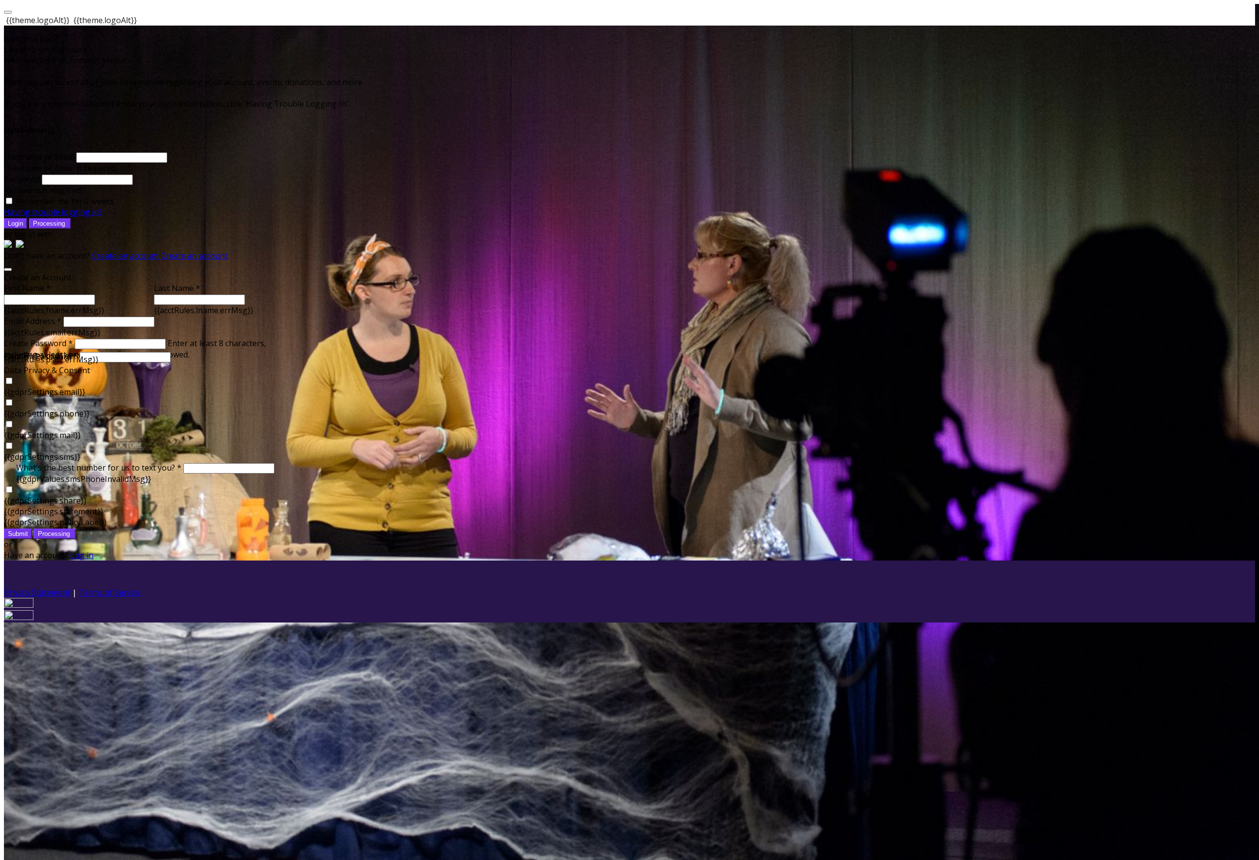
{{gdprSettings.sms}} (42, 456)
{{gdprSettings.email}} (44, 391)
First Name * (27, 288)
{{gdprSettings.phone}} (47, 413)
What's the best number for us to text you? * (98, 467)
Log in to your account (45, 49)
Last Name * (177, 288)
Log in (81, 555)
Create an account (125, 255)
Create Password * (38, 343)
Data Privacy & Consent (47, 370)
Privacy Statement (37, 592)
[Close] (8, 269)
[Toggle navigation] (8, 12)
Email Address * (32, 321)
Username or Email (39, 156)
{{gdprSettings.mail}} (42, 435)
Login (15, 223)
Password (22, 179)
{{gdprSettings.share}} (45, 500)
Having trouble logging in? (53, 212)
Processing (50, 223)
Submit (18, 533)
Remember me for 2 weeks (65, 201)
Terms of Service (110, 592)
